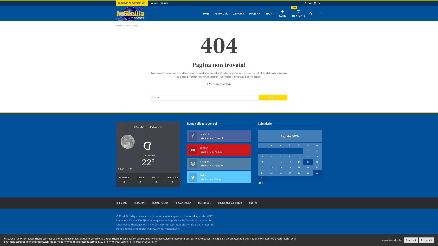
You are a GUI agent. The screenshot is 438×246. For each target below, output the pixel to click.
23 (317, 167)
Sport (270, 13)
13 (290, 162)
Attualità (221, 13)
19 (281, 167)
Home (205, 13)
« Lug (260, 183)
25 (271, 173)
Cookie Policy (160, 203)
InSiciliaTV (298, 11)
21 (299, 167)
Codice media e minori (230, 203)
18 (271, 167)
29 (308, 173)
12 (281, 162)
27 (290, 173)
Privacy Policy (183, 203)
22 (308, 167)
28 (299, 173)
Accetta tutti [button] (426, 240)
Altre (282, 15)
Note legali (204, 203)
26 (281, 173)
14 (299, 162)
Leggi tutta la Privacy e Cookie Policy (139, 241)
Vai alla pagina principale (220, 84)
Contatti (164, 3)
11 (271, 162)
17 (262, 167)
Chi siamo (154, 3)
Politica (254, 13)
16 (317, 162)
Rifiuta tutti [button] (411, 240)
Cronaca (238, 13)
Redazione (140, 203)
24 (262, 173)
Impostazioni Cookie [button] (392, 240)
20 (290, 167)
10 (262, 162)
